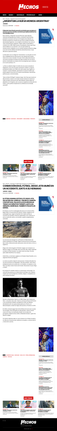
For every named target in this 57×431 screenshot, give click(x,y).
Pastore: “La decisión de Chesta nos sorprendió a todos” (46, 124)
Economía (7, 18)
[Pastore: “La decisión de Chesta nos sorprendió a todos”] (11, 167)
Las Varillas (40, 172)
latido (32, 428)
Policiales (41, 130)
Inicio (4, 18)
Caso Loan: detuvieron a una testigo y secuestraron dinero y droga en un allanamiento (45, 132)
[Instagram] (4, 420)
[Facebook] (3, 420)
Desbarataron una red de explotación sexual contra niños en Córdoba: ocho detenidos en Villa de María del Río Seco (46, 151)
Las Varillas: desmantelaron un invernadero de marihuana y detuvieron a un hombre (45, 142)
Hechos (17, 25)
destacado (13, 118)
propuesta (32, 118)
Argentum (8, 118)
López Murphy (20, 118)
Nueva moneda (26, 118)
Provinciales (41, 122)
